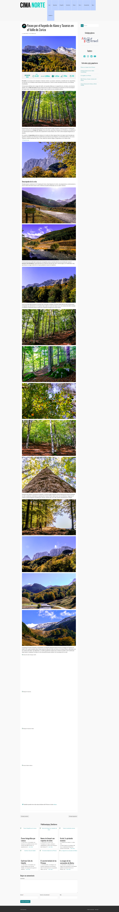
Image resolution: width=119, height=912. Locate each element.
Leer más (31, 847)
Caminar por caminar (66, 842)
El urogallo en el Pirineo (86, 75)
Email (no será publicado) (45, 894)
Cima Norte (25, 33)
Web (60, 894)
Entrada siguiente (73, 816)
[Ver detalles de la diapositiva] (89, 40)
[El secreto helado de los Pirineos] (49, 854)
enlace (55, 804)
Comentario (22, 878)
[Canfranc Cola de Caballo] (29, 854)
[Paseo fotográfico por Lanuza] (29, 832)
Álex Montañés (45, 864)
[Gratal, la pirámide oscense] (68, 832)
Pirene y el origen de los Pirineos (88, 67)
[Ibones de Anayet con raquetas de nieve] (49, 832)
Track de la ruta (26, 140)
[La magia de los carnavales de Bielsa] (68, 854)
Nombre (22, 894)
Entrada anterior (24, 816)
